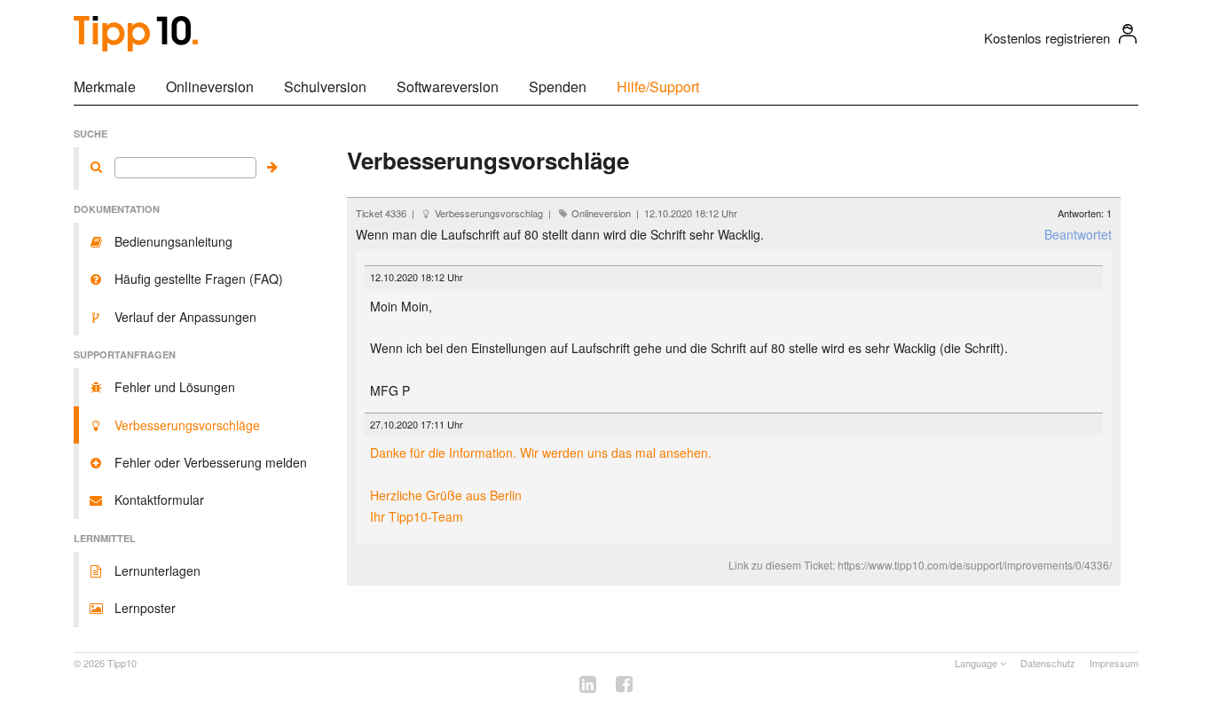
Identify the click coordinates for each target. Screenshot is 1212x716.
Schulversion (325, 86)
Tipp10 (122, 663)
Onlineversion (210, 86)
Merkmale (105, 86)
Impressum (1114, 663)
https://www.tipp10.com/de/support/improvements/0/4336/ (975, 564)
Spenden (557, 86)
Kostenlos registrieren (1047, 37)
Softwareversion (448, 86)
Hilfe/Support (658, 86)
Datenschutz (1047, 663)
